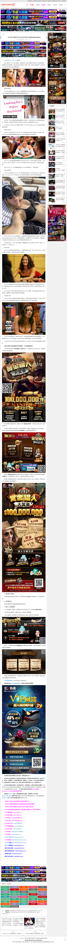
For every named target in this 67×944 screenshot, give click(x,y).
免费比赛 (33, 899)
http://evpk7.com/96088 (7, 791)
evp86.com (5, 797)
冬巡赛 (5, 901)
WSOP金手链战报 (33, 896)
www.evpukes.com (16, 834)
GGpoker (5, 894)
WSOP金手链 (10, 338)
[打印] (29, 39)
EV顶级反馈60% (33, 891)
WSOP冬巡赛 (14, 896)
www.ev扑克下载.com (17, 820)
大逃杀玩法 (23, 901)
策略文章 (49, 4)
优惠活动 (14, 899)
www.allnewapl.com (17, 853)
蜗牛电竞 (49, 0)
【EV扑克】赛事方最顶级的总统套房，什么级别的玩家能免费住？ (18, 925)
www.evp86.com (13, 60)
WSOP (5, 896)
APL (5, 887)
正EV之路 (5, 903)
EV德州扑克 (5, 889)
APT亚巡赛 (14, 887)
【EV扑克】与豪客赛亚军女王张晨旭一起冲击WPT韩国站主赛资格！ (60, 146)
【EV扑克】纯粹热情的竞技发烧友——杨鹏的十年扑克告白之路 (60, 152)
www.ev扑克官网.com (17, 817)
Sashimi (10, 793)
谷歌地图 (45, 938)
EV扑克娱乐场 (24, 889)
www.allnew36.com (19, 845)
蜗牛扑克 (58, 0)
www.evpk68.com (17, 828)
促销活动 (24, 899)
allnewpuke (32, 910)
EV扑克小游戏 (8, 837)
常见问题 (61, 4)
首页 (27, 4)
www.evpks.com (18, 812)
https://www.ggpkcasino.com (19, 842)
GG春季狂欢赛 (33, 894)
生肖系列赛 (23, 903)
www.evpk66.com (18, 823)
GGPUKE (14, 894)
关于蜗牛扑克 (44, 0)
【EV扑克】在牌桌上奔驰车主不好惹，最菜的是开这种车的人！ (60, 188)
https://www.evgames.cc (18, 837)
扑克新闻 (38, 4)
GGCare (42, 891)
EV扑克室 (33, 889)
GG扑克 (7, 842)
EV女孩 (42, 887)
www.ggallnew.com (18, 856)
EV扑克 (14, 889)
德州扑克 (33, 901)
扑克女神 (42, 901)
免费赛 (42, 899)
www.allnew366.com (19, 848)
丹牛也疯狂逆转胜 (16, 683)
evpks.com (33, 887)
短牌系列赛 (42, 903)
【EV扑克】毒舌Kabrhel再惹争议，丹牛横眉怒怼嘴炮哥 (60, 164)
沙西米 (14, 903)
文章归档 (35, 0)
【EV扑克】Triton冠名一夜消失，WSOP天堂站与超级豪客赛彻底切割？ (7, 925)
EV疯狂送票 (5, 891)
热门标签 (39, 0)
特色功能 (55, 4)
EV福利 (14, 891)
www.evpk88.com (19, 826)
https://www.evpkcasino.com (19, 839)
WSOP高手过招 (42, 896)
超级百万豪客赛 (14, 906)
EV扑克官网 (63, 0)
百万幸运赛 (33, 903)
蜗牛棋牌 (54, 0)
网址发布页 (30, 0)
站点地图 (37, 938)
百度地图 (41, 938)
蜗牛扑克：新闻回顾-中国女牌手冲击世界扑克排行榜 (60, 134)
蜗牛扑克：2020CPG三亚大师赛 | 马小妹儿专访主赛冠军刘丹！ (60, 123)
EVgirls (23, 887)
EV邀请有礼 (23, 891)
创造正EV (14, 901)
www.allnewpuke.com (20, 850)
